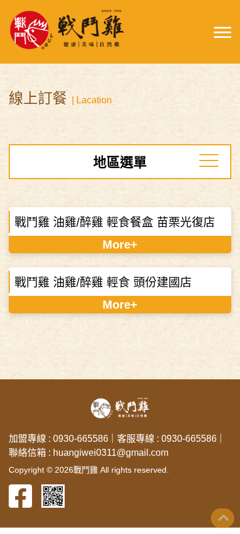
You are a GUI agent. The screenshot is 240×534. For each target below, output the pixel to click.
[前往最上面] (222, 518)
